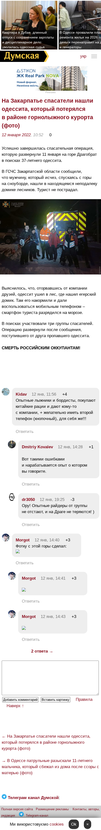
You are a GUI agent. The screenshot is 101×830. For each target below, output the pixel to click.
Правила (84, 699)
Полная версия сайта (17, 809)
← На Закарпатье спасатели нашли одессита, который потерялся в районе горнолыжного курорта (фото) (46, 742)
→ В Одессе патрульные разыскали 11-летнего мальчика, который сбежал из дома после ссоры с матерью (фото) (50, 766)
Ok (73, 824)
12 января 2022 (16, 135)
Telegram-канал (37, 815)
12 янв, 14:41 (53, 578)
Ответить (25, 431)
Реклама (50, 92)
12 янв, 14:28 (70, 447)
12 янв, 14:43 (53, 616)
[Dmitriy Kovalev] (12, 447)
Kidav (21, 394)
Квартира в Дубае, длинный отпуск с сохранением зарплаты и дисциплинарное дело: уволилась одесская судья (28, 39)
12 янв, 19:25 (52, 499)
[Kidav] (6, 394)
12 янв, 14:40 (47, 540)
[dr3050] (12, 500)
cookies (57, 824)
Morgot (23, 540)
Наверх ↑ (15, 705)
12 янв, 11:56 (44, 394)
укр (83, 56)
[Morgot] (6, 540)
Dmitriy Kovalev (37, 447)
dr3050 (28, 499)
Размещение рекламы (52, 809)
